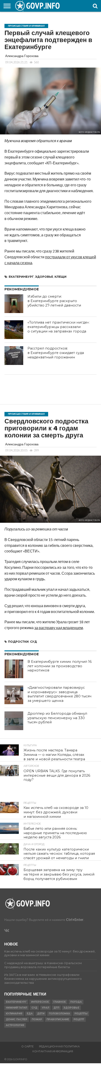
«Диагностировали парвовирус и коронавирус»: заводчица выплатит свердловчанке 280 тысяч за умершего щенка (59, 694)
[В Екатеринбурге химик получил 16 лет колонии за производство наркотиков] (13, 669)
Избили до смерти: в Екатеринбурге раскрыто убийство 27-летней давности (54, 300)
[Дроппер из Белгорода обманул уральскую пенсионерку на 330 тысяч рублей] (13, 720)
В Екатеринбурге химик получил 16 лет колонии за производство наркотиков (59, 666)
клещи (60, 276)
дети (40, 1013)
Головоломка (59, 1013)
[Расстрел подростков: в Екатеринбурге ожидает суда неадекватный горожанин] (13, 355)
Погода (76, 1001)
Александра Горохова (22, 56)
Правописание (58, 1019)
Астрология (15, 1025)
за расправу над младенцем (58, 627)
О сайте (27, 1046)
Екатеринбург (21, 276)
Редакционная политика (59, 1046)
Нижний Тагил (16, 1007)
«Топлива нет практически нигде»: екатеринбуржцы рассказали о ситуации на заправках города (58, 326)
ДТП (56, 1007)
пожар (37, 1019)
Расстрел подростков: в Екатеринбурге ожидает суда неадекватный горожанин (55, 352)
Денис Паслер (16, 1019)
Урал (45, 1007)
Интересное (40, 1001)
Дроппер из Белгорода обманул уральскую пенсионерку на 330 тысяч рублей (57, 717)
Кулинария (14, 1013)
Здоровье (44, 276)
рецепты (80, 1013)
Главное (59, 1001)
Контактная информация (52, 1051)
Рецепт (79, 1019)
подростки (18, 641)
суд (33, 641)
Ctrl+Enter (74, 920)
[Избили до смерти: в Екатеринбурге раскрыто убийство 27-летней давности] (13, 303)
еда (30, 1013)
